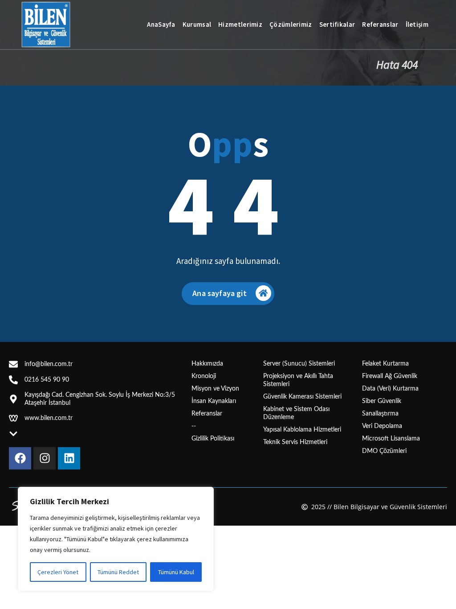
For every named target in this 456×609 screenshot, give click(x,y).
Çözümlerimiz (290, 24)
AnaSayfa (161, 24)
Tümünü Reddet (118, 572)
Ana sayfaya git (219, 293)
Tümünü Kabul (176, 572)
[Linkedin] (69, 458)
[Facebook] (20, 458)
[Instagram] (44, 458)
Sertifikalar (337, 24)
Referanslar (380, 24)
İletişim (417, 24)
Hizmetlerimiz (240, 24)
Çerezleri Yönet (57, 572)
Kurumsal (197, 24)
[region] (116, 539)
